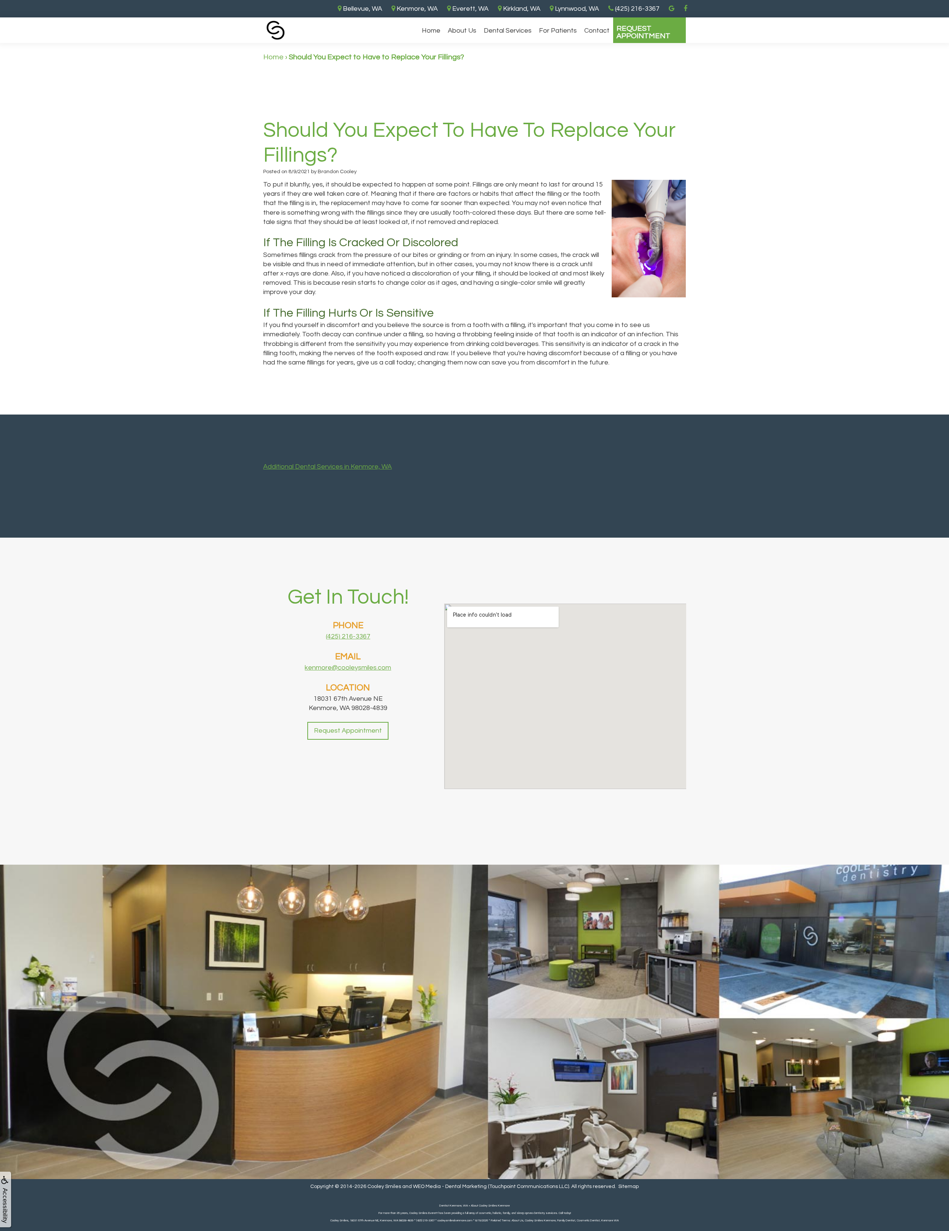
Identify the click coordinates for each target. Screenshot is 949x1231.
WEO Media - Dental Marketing (450, 1186)
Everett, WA (470, 8)
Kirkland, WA (521, 8)
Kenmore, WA (416, 8)
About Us (462, 30)
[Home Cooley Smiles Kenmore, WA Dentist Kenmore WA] (275, 30)
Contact (596, 30)
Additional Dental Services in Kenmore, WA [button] (327, 466)
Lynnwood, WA (576, 8)
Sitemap (628, 1186)
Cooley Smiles (384, 1186)
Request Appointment (643, 32)
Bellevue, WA (361, 8)
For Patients (558, 30)
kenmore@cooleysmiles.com (348, 667)
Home (431, 30)
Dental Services (508, 30)
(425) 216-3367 (348, 636)
